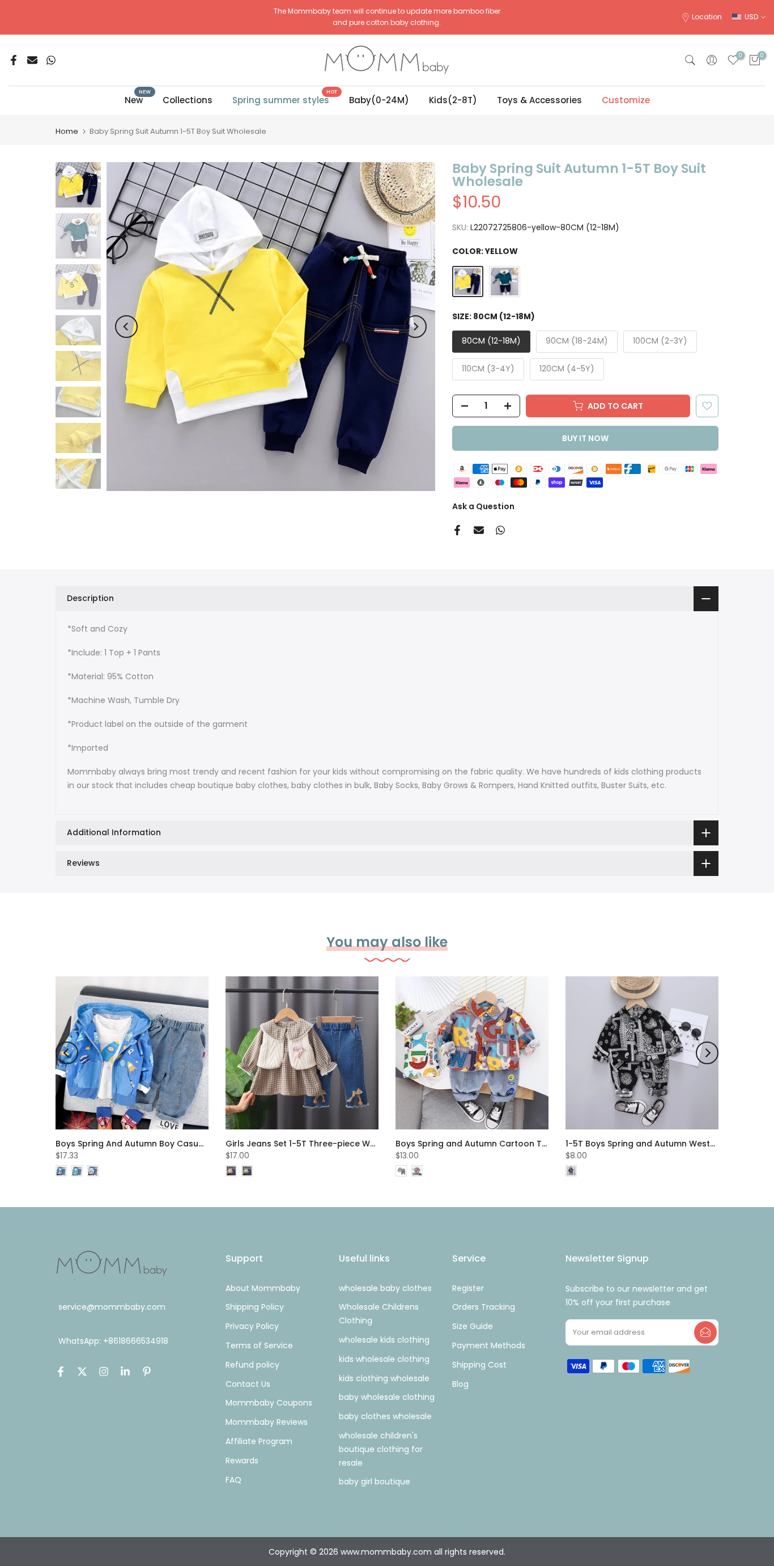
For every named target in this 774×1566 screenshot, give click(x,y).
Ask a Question (483, 506)
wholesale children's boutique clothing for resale (381, 1449)
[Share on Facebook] (13, 60)
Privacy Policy (252, 1326)
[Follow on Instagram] (104, 1371)
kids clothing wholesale (384, 1378)
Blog (460, 1384)
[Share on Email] (32, 60)
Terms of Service (259, 1345)
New (138, 99)
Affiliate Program (259, 1441)
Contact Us (248, 1384)
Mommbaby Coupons (269, 1402)
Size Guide (472, 1326)
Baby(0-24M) (379, 100)
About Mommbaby (263, 1288)
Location (707, 17)
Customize (626, 100)
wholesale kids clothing (384, 1339)
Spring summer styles (285, 99)
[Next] (415, 326)
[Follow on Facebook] (61, 1371)
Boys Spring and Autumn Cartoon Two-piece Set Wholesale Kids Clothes (545, 1143)
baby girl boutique (374, 1481)
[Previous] (126, 326)
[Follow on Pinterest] (147, 1371)
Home (67, 131)
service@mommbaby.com (111, 1307)
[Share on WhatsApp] (51, 60)
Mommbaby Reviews (267, 1422)
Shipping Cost (479, 1364)
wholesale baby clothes (385, 1288)
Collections (187, 100)
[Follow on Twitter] (82, 1371)
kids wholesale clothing (384, 1359)
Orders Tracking (483, 1307)
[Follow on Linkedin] (125, 1371)
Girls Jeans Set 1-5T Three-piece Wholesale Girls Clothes (343, 1143)
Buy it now (585, 438)
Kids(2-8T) (453, 100)
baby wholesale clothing (387, 1397)
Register (468, 1288)
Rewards (242, 1460)
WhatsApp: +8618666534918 (113, 1341)
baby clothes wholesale (385, 1416)
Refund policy (252, 1364)
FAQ (233, 1479)
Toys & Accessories (539, 100)
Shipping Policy (255, 1307)
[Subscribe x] (705, 1332)
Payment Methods (488, 1345)
